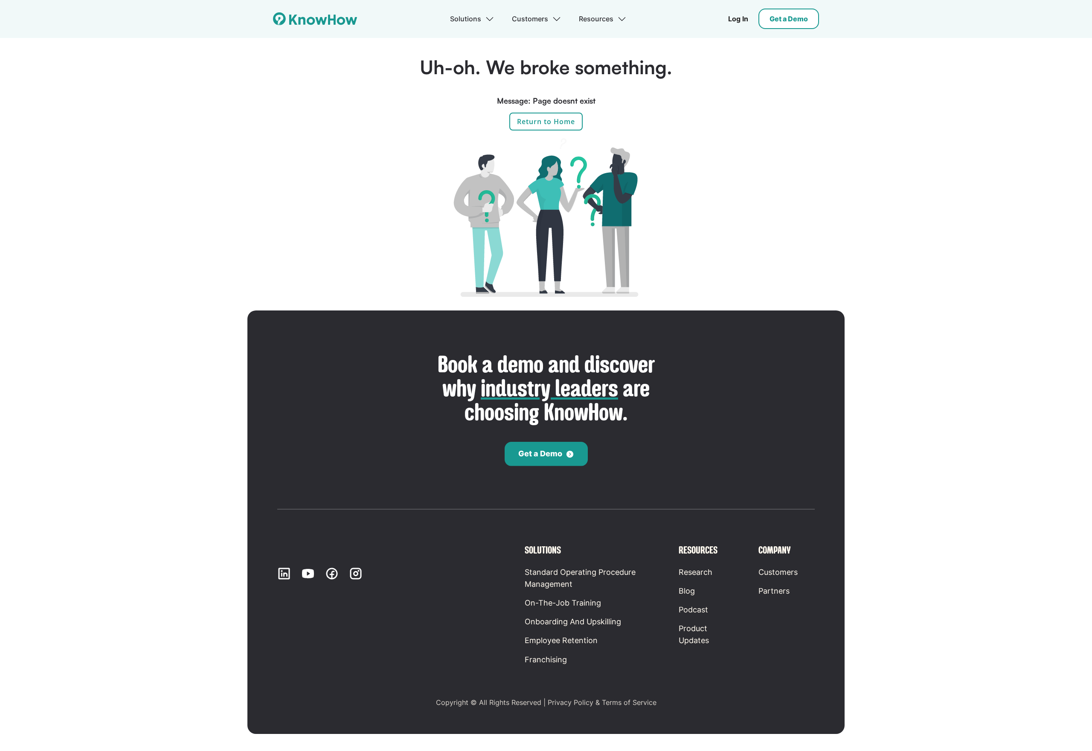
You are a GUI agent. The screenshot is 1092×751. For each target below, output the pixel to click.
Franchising (546, 659)
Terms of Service (629, 702)
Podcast (693, 609)
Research (695, 572)
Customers (778, 572)
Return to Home (546, 121)
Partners (774, 590)
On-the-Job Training (563, 602)
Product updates (694, 634)
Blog (687, 590)
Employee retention (561, 640)
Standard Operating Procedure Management (580, 578)
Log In (738, 18)
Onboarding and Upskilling (573, 621)
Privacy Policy (570, 702)
